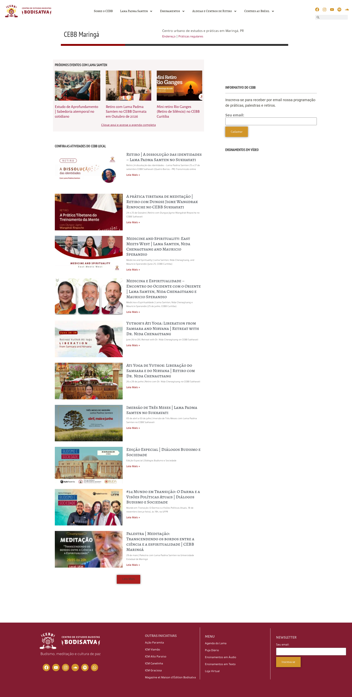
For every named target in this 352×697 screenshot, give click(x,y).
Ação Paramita (154, 643)
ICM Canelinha (154, 663)
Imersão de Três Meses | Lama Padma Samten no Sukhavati (161, 410)
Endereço (169, 36)
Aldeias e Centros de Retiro (212, 11)
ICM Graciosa (153, 670)
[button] (128, 579)
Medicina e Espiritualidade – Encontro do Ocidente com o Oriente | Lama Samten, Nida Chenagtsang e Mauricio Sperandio (163, 288)
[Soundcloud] (75, 667)
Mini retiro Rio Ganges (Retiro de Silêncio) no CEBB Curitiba (178, 111)
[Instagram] (65, 667)
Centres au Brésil (257, 11)
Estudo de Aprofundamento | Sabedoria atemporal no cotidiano (76, 111)
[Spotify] (85, 667)
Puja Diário (212, 650)
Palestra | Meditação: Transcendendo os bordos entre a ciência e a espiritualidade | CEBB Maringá (160, 541)
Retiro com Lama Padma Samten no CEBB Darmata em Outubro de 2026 (126, 111)
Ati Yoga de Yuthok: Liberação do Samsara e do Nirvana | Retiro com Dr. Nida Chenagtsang (160, 370)
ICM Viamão (152, 650)
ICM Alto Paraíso (155, 657)
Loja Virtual (212, 671)
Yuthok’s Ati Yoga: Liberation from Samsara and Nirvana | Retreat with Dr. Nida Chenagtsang (162, 328)
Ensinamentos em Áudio (220, 657)
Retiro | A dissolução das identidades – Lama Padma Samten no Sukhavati (164, 157)
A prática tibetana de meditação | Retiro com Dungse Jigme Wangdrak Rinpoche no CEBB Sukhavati (162, 201)
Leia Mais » (133, 174)
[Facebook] (46, 667)
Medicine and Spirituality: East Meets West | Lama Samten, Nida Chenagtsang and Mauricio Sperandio (158, 246)
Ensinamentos (170, 11)
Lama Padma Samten (134, 11)
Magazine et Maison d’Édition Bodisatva (170, 677)
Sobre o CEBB (103, 11)
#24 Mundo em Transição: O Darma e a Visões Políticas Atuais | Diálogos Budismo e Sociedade (163, 497)
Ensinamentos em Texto (220, 664)
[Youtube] (56, 667)
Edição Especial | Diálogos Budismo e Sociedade (163, 452)
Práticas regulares (190, 36)
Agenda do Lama (215, 643)
